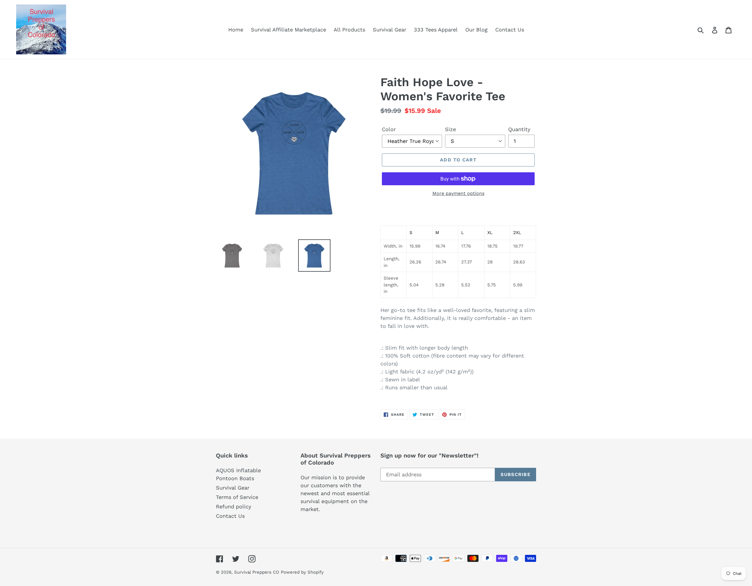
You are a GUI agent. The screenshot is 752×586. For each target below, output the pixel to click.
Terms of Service (237, 497)
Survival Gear (232, 488)
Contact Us (230, 516)
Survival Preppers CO (256, 572)
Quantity (519, 129)
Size (450, 129)
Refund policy (233, 506)
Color (389, 129)
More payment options (458, 193)
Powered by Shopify (302, 572)
